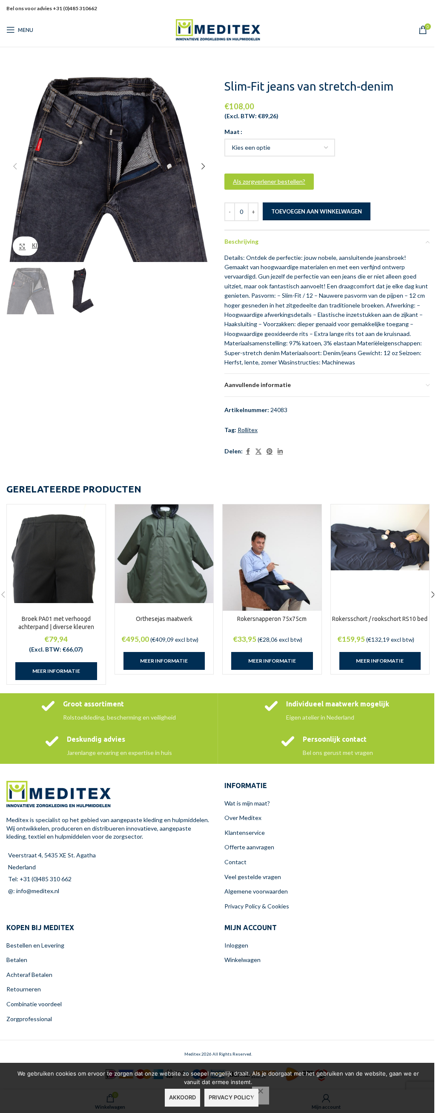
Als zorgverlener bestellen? (269, 181)
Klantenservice (244, 832)
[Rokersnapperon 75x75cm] (272, 575)
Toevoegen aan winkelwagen (316, 211)
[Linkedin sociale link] (424, 8)
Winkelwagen (242, 959)
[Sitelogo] (218, 29)
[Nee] (260, 1095)
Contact (235, 861)
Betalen (16, 959)
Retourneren (23, 989)
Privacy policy (231, 1097)
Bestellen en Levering (35, 945)
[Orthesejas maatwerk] (164, 553)
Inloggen (236, 945)
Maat (232, 131)
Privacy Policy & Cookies (256, 906)
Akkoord (182, 1097)
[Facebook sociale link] (392, 8)
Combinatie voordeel (34, 1004)
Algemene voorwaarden (256, 891)
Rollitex (248, 429)
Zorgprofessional (29, 1018)
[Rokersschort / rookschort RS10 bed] (380, 537)
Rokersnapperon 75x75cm (272, 618)
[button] (14, 166)
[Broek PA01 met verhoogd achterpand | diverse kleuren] (56, 553)
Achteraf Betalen (29, 974)
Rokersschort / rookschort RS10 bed (379, 618)
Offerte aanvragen (249, 847)
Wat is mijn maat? (247, 803)
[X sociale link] (402, 8)
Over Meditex (242, 817)
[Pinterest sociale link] (413, 8)
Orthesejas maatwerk (164, 618)
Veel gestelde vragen (252, 876)
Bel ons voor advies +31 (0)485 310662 (51, 8)
